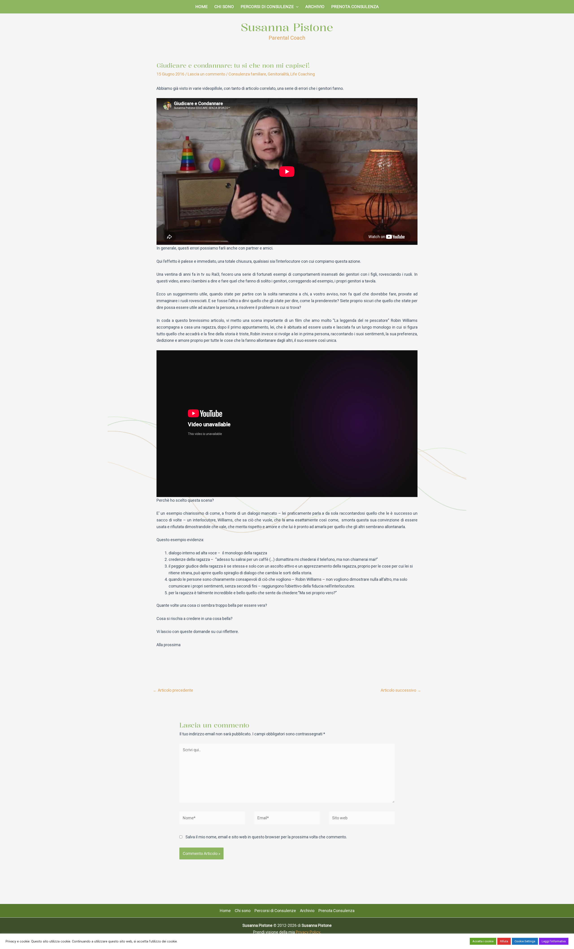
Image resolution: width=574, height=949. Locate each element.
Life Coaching (302, 74)
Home (201, 6)
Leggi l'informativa (554, 941)
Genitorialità (278, 74)
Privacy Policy (308, 932)
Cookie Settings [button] (525, 941)
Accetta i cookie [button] (483, 941)
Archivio (314, 6)
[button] (296, 6)
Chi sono (224, 6)
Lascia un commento (206, 74)
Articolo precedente (173, 690)
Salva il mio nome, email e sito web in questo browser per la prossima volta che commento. (266, 837)
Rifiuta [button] (504, 941)
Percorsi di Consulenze (267, 6)
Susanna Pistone (287, 27)
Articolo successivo (401, 690)
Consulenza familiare (247, 74)
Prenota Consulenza (355, 6)
